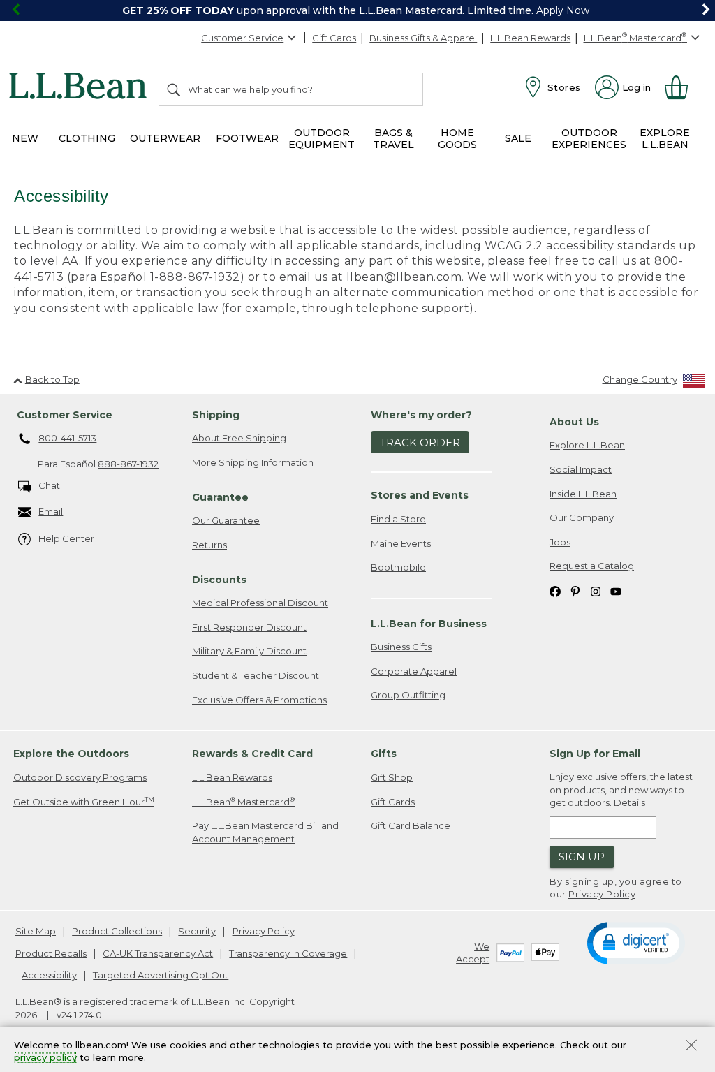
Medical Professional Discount (260, 602)
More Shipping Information (253, 462)
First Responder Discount (249, 627)
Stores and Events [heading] (420, 495)
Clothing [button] (87, 138)
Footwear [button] (247, 138)
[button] (635, 942)
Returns (209, 544)
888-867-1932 (128, 463)
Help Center (66, 538)
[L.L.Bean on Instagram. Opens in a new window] (595, 590)
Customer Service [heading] (64, 415)
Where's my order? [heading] (421, 415)
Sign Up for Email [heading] (595, 753)
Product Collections (117, 931)
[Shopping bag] (682, 87)
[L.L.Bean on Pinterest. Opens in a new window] (575, 590)
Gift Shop (392, 777)
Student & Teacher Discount (255, 675)
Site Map (35, 931)
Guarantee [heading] (220, 497)
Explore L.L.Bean (587, 444)
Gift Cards (334, 37)
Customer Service (242, 37)
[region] (357, 10)
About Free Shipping (239, 437)
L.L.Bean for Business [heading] (429, 623)
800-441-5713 (67, 437)
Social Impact (581, 469)
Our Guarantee (226, 520)
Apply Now (562, 10)
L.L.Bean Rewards (530, 37)
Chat (49, 485)
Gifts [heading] (384, 753)
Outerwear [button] (165, 138)
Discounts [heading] (219, 579)
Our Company (582, 517)
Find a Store (398, 518)
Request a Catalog (592, 565)
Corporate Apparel (414, 671)
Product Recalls (51, 953)
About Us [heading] (574, 422)
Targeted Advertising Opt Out (160, 975)
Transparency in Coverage (288, 953)
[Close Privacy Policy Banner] (691, 1046)
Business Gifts (401, 646)
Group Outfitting (408, 694)
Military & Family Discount (249, 650)
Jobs (560, 542)
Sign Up (582, 856)
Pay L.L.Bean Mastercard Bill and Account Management (265, 832)
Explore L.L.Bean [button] (665, 138)
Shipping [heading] (215, 415)
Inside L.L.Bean (583, 493)
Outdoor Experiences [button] (589, 138)
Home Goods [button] (457, 138)
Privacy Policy (601, 894)
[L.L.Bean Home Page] (81, 88)
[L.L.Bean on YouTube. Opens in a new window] (615, 590)
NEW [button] (25, 138)
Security (197, 931)
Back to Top (52, 379)
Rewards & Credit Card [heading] (252, 753)
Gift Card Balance (410, 825)
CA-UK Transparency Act (158, 953)
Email (50, 511)
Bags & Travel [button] (393, 138)
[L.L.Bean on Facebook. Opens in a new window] (555, 590)
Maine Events (401, 543)
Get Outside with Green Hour (83, 801)
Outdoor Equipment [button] (321, 138)
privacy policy (45, 1058)
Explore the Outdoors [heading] (71, 753)
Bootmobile (398, 567)
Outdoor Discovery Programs (80, 777)
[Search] (174, 89)
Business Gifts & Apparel (423, 37)
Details (629, 802)
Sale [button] (518, 138)
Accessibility (49, 975)
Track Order (420, 442)
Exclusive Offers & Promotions (259, 699)
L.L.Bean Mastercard (243, 801)
